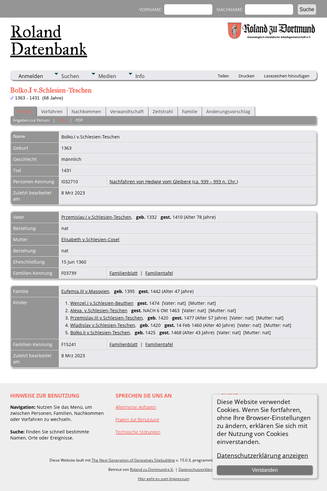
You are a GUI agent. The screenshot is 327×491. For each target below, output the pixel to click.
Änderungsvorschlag (228, 111)
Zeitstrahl (163, 111)
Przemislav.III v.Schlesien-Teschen (106, 318)
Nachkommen (86, 111)
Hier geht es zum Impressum (163, 478)
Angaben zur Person (31, 120)
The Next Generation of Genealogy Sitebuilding (133, 460)
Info (140, 76)
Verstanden (265, 470)
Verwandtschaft (127, 111)
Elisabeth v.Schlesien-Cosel (90, 239)
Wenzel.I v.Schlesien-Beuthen (101, 303)
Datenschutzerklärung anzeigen (262, 455)
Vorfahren (52, 111)
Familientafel (159, 273)
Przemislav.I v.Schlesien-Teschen (96, 217)
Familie (189, 111)
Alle (62, 120)
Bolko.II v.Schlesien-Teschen (100, 332)
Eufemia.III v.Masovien (85, 291)
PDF (79, 120)
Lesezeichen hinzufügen (286, 76)
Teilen (223, 76)
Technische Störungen (138, 432)
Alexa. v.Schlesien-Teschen (98, 310)
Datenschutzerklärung (198, 469)
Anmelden (31, 76)
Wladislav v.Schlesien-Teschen (102, 325)
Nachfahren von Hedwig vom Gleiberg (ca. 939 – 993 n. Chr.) (174, 181)
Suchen (70, 76)
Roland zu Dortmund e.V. (151, 469)
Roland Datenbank (48, 40)
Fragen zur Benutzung (137, 419)
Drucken (247, 76)
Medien (107, 76)
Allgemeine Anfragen (136, 407)
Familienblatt (124, 273)
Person (25, 111)
